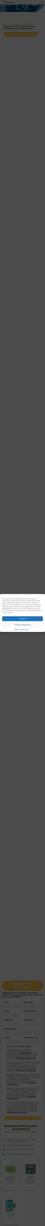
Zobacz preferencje (22, 625)
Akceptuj (22, 619)
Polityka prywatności (21, 629)
